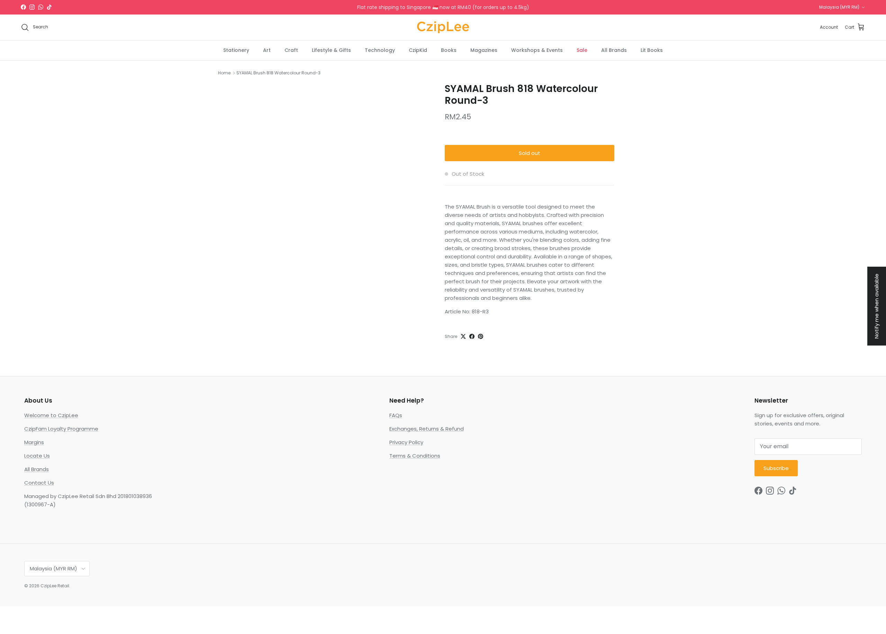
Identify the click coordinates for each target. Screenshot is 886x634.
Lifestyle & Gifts (331, 49)
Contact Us (39, 482)
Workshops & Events (537, 49)
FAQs (395, 415)
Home (224, 73)
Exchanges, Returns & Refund (426, 428)
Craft (291, 49)
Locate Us (37, 455)
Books (448, 49)
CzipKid (418, 49)
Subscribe (776, 468)
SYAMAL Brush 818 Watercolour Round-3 (278, 73)
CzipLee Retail (54, 586)
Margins (34, 442)
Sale (582, 49)
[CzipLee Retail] (443, 27)
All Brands (614, 49)
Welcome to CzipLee (51, 415)
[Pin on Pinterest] (480, 336)
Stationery (236, 49)
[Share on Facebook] (471, 336)
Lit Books (652, 49)
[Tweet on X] (463, 336)
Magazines (483, 49)
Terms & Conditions (414, 455)
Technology (380, 49)
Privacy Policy (406, 442)
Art (267, 49)
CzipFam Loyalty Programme (61, 428)
